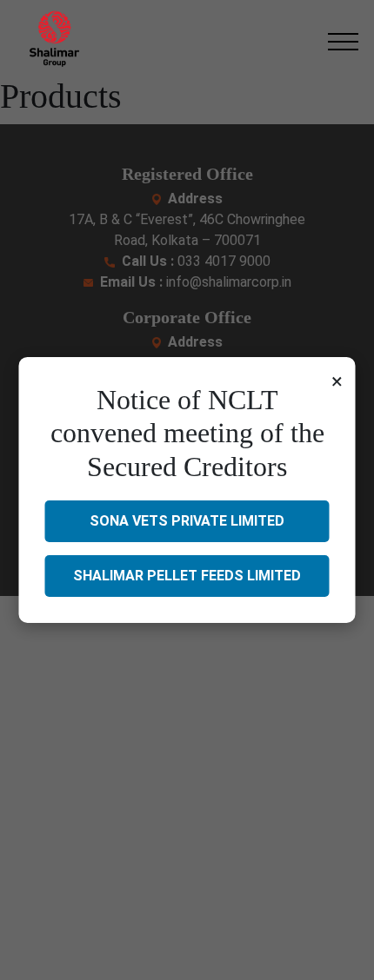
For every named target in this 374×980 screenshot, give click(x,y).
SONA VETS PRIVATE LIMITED (187, 521)
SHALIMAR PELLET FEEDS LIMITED (187, 575)
